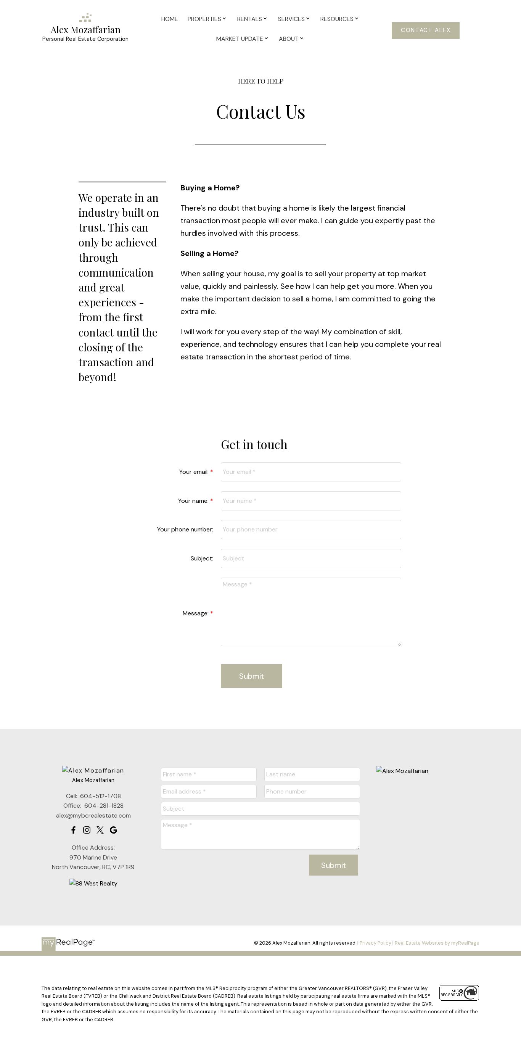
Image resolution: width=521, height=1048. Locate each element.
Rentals (249, 19)
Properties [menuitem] (204, 19)
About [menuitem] (289, 39)
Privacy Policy (375, 943)
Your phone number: (185, 529)
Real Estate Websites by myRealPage (437, 943)
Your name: (194, 501)
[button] (426, 30)
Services (291, 19)
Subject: (202, 558)
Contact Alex (425, 30)
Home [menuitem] (169, 19)
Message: (196, 613)
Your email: (194, 472)
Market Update (239, 39)
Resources (337, 19)
